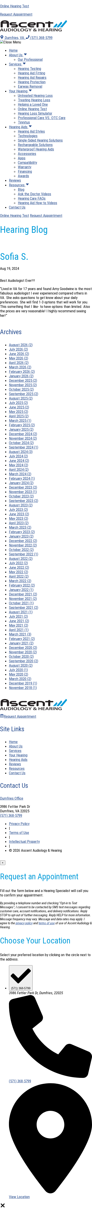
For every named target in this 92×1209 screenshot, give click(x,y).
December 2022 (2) (23, 540)
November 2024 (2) (23, 438)
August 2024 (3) (21, 451)
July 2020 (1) (18, 670)
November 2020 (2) (23, 652)
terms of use (47, 923)
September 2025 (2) (23, 394)
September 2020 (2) (23, 661)
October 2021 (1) (21, 603)
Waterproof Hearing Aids (36, 149)
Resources (17, 185)
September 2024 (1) (23, 447)
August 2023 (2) (21, 505)
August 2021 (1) (21, 612)
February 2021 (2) (22, 638)
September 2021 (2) (23, 607)
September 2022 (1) (23, 554)
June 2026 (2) (19, 354)
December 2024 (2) (23, 434)
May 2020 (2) (18, 674)
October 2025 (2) (21, 389)
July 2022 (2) (18, 563)
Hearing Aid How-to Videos (37, 203)
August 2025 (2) (21, 398)
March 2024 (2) (20, 474)
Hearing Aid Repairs (32, 77)
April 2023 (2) (19, 523)
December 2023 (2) (23, 487)
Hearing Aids (18, 127)
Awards (23, 176)
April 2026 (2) (19, 362)
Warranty (24, 167)
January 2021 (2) (21, 643)
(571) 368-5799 (40, 37)
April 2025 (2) (19, 416)
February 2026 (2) (22, 371)
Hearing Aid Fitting (31, 73)
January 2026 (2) (21, 376)
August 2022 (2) (21, 558)
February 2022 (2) (22, 585)
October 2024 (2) (21, 443)
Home (13, 50)
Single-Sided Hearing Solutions (40, 140)
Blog (21, 189)
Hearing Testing (29, 68)
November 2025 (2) (23, 385)
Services (15, 64)
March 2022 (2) (20, 581)
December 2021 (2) (23, 594)
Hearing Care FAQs (32, 198)
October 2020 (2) (21, 656)
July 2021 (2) (18, 616)
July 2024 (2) (18, 456)
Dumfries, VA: (15, 37)
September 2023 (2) (23, 500)
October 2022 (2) (21, 549)
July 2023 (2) (18, 509)
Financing (25, 171)
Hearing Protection (32, 82)
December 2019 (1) (23, 683)
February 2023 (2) (22, 532)
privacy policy (24, 923)
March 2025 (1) (20, 420)
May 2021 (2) (18, 625)
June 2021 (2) (19, 621)
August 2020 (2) (21, 665)
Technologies (28, 136)
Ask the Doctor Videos (34, 194)
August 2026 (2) (21, 345)
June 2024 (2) (19, 460)
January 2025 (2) (21, 429)
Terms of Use (19, 832)
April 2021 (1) (19, 630)
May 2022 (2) (18, 572)
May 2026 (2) (18, 358)
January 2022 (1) (21, 589)
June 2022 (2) (19, 567)
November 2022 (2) (23, 545)
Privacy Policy (19, 823)
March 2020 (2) (20, 679)
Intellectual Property (24, 841)
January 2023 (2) (21, 536)
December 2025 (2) (23, 380)
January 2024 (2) (21, 483)
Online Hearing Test (32, 109)
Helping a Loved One (33, 104)
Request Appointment (46, 215)
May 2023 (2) (18, 518)
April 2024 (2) (19, 469)
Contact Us (17, 207)
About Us (16, 55)
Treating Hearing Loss (34, 100)
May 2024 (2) (18, 465)
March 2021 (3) (20, 634)
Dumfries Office (11, 798)
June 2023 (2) (19, 514)
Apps (21, 158)
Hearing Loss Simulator (35, 113)
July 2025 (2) (18, 402)
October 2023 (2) (21, 496)
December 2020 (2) (23, 647)
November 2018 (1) (23, 687)
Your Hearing (18, 91)
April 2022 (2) (19, 576)
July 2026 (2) (18, 349)
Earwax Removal (30, 86)
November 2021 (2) (23, 598)
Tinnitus (24, 122)
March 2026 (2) (20, 367)
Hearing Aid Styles (31, 131)
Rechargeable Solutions (35, 144)
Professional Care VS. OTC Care (41, 118)
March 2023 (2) (20, 527)
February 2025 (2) (22, 425)
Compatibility (27, 162)
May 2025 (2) (18, 411)
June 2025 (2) (19, 407)
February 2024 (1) (22, 478)
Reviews (15, 180)
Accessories (27, 153)
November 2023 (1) (23, 492)
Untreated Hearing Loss (35, 95)
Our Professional (30, 59)
